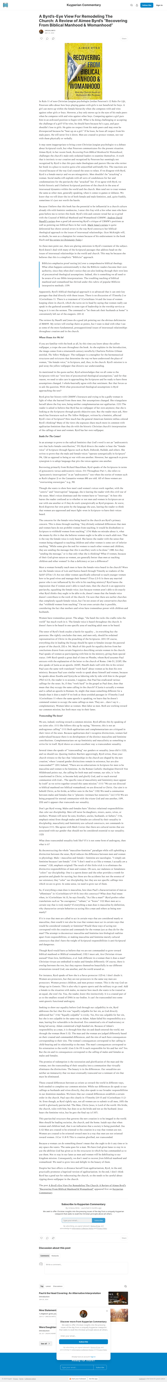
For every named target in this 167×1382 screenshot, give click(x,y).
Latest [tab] (48, 1286)
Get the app (93, 1379)
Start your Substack (79, 1379)
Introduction (44, 1296)
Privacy (15, 1379)
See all (44, 1343)
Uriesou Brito (50, 30)
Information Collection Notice (83, 1350)
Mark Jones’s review (98, 225)
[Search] (131, 5)
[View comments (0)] (47, 38)
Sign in (159, 5)
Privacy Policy (102, 1350)
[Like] (41, 38)
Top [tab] (41, 1286)
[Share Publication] (136, 5)
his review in (56, 240)
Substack (142, 1379)
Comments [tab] (44, 1256)
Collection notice (30, 1379)
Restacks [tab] (55, 1256)
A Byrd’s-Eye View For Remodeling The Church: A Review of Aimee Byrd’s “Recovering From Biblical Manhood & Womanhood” (82, 1187)
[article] (83, 1298)
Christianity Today (72, 240)
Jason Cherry (50, 1333)
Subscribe (146, 5)
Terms (21, 1379)
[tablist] (49, 1255)
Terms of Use (95, 1347)
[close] (107, 1311)
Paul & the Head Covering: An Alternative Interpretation (70, 1293)
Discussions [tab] (57, 1286)
